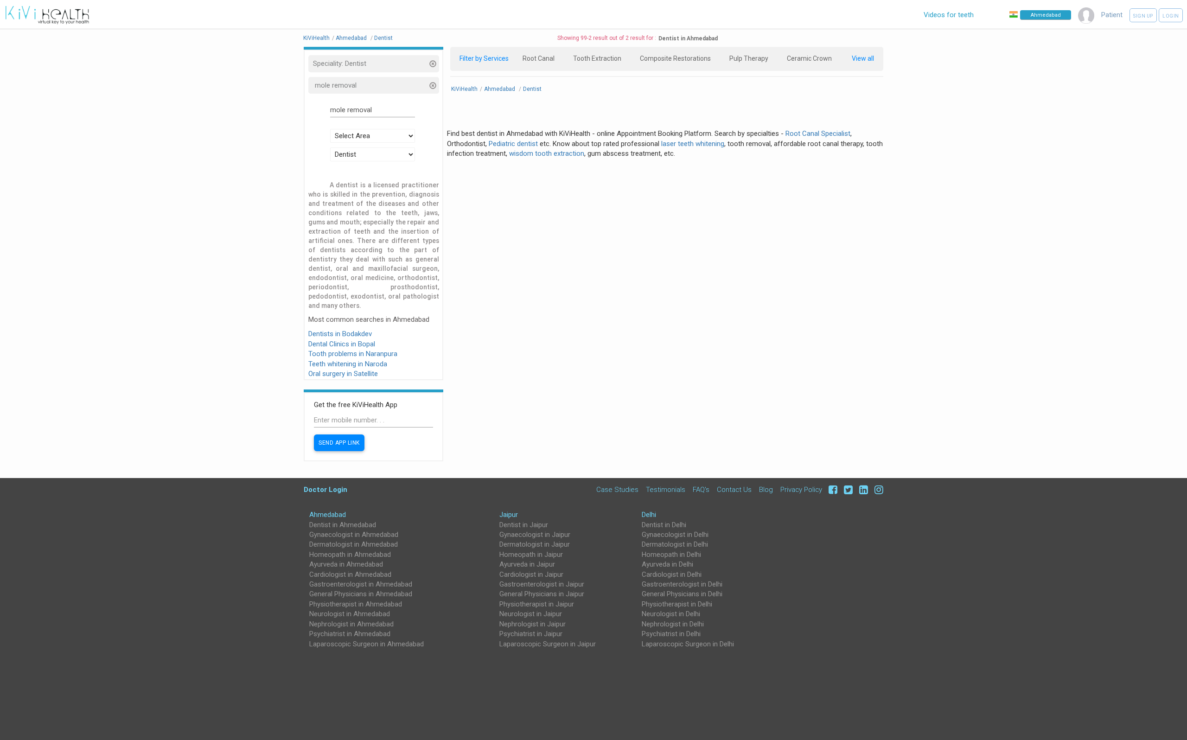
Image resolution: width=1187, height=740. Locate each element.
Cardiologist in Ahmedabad (350, 574)
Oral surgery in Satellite (343, 374)
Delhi (649, 514)
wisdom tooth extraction (546, 153)
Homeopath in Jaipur (531, 554)
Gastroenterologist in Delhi (682, 584)
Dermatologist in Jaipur (534, 544)
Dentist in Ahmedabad (342, 525)
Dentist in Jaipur (523, 525)
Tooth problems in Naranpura (352, 354)
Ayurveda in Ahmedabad (346, 564)
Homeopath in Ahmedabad (350, 554)
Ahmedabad (327, 514)
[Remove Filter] (432, 65)
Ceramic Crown (809, 58)
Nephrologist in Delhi (673, 624)
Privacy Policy (801, 489)
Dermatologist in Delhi (675, 544)
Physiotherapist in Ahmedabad (355, 604)
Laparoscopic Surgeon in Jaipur (547, 644)
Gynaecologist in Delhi (675, 534)
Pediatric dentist (513, 144)
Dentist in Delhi (664, 525)
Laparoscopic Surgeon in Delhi (688, 644)
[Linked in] (862, 489)
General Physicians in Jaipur (541, 594)
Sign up (1143, 16)
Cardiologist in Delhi (672, 574)
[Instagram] (876, 489)
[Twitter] (847, 489)
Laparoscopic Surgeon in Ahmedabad (366, 644)
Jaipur (508, 514)
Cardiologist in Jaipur (531, 574)
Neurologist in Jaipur (530, 614)
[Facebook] (831, 489)
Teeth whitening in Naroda (347, 364)
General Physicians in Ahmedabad (360, 594)
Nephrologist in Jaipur (532, 624)
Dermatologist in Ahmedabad (353, 544)
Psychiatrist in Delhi (671, 634)
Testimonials (665, 489)
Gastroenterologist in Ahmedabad (360, 584)
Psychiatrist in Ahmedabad (349, 634)
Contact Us (734, 489)
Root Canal (539, 58)
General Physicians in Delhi (682, 594)
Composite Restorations (675, 58)
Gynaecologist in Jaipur (534, 534)
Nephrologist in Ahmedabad (351, 624)
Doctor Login (325, 489)
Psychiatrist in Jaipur (530, 634)
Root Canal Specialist (817, 133)
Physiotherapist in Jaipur (536, 604)
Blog (766, 489)
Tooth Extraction (597, 58)
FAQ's (701, 489)
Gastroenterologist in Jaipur (541, 584)
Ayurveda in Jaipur (527, 564)
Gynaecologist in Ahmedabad (353, 534)
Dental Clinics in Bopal (341, 344)
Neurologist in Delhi (671, 614)
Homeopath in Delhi (671, 554)
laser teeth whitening (692, 144)
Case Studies (617, 489)
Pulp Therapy (748, 58)
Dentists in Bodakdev (340, 334)
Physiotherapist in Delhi (677, 604)
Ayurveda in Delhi (667, 564)
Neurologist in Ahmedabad (349, 614)
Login (1170, 16)
